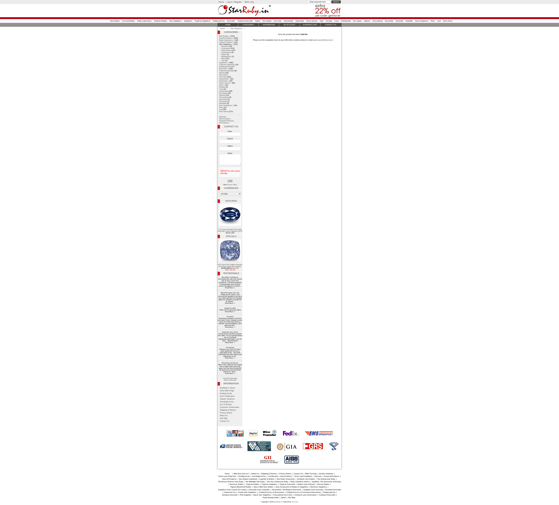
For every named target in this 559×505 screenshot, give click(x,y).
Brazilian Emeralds (333, 490)
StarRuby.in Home (227, 388)
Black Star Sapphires (262, 495)
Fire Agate (357, 21)
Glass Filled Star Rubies (263, 487)
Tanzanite (399, 21)
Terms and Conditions (303, 476)
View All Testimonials (230, 378)
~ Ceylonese (224, 48)
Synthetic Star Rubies (306, 479)
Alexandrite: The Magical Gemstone (286, 490)
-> (226, 44)
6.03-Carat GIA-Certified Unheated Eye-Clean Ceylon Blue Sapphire (230, 265)
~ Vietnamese (225, 52)
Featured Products (331, 476)
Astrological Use (227, 402)
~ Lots (222, 61)
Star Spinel (266, 21)
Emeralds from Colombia (259, 490)
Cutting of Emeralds (327, 495)
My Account (289, 25)
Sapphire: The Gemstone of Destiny (326, 482)
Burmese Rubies (237, 484)
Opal (321, 21)
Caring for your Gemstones (305, 495)
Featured (231, 201)
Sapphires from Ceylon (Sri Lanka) (232, 490)
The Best (230, 316)
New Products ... (225, 119)
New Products (286, 476)
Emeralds (231, 21)
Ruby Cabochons (144, 21)
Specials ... (223, 117)
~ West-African (225, 50)
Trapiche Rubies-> (226, 42)
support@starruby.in (325, 40)
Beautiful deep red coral (230, 293)
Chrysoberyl (377, 21)
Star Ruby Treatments (286, 479)
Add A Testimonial (230, 380)
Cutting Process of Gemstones (271, 492)
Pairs (433, 21)
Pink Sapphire (245, 495)
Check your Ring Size (227, 476)
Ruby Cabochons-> (227, 40)
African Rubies (323, 484)
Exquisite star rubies (230, 332)
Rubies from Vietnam (306, 484)
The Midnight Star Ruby (255, 482)
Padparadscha (219, 21)
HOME (227, 25)
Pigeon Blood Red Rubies (240, 487)
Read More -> (230, 288)
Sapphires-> (224, 63)
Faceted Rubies (128, 21)
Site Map (223, 418)
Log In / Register (234, 2)
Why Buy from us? (241, 474)
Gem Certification (227, 396)
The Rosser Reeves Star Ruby (230, 482)
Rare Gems (448, 21)
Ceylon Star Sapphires (247, 492)
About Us (224, 416)
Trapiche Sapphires (202, 21)
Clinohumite (346, 21)
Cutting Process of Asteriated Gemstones (303, 492)
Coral (336, 21)
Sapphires (188, 21)
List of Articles (226, 405)
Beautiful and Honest (230, 363)
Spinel (257, 21)
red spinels (230, 347)
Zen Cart (295, 502)
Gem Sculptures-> (226, 105)
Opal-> (221, 85)
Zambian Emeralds (230, 495)
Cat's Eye (278, 21)
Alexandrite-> (224, 79)
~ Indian (222, 54)
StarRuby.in (278, 502)
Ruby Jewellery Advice (299, 482)
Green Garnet (311, 21)
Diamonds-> (224, 81)
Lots (439, 21)
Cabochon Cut (230, 492)
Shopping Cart (310, 25)
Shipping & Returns (228, 410)
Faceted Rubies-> (226, 38)
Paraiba (329, 21)
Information (269, 25)
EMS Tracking (310, 474)
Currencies (231, 188)
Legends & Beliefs (266, 479)
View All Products (229, 479)
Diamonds (300, 21)
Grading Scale (226, 393)
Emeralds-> (223, 69)
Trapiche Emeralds (245, 21)
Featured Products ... (227, 121)
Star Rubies (115, 21)
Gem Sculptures (421, 21)
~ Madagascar (225, 56)
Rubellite (409, 21)
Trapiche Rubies (160, 21)
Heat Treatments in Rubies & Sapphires (292, 487)
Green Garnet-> (225, 83)
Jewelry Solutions (227, 399)
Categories (248, 25)
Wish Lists (249, 2)
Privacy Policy (232, 185)
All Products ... (224, 123)
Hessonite (389, 21)
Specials (231, 236)
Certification (273, 476)
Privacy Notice (226, 413)
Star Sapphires (236, 28)
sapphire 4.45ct (230, 308)
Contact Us (231, 126)
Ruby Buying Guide (271, 498)
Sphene (367, 21)
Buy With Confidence (230, 277)
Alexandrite (288, 21)
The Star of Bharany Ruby (277, 482)
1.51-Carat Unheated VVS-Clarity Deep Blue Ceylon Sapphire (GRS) (230, 230)
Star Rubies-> (224, 36)
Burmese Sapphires (318, 487)
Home (221, 2)
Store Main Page (227, 391)
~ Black (222, 59)
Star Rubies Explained (248, 479)
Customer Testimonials (229, 407)
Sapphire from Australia (313, 490)
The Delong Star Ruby (326, 479)
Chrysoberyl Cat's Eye (282, 495)
